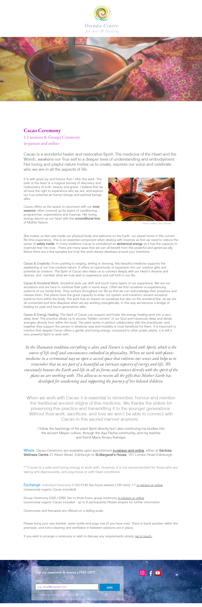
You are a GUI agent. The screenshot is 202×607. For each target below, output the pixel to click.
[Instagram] (142, 573)
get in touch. (143, 536)
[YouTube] (158, 573)
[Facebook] (150, 573)
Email (39, 580)
